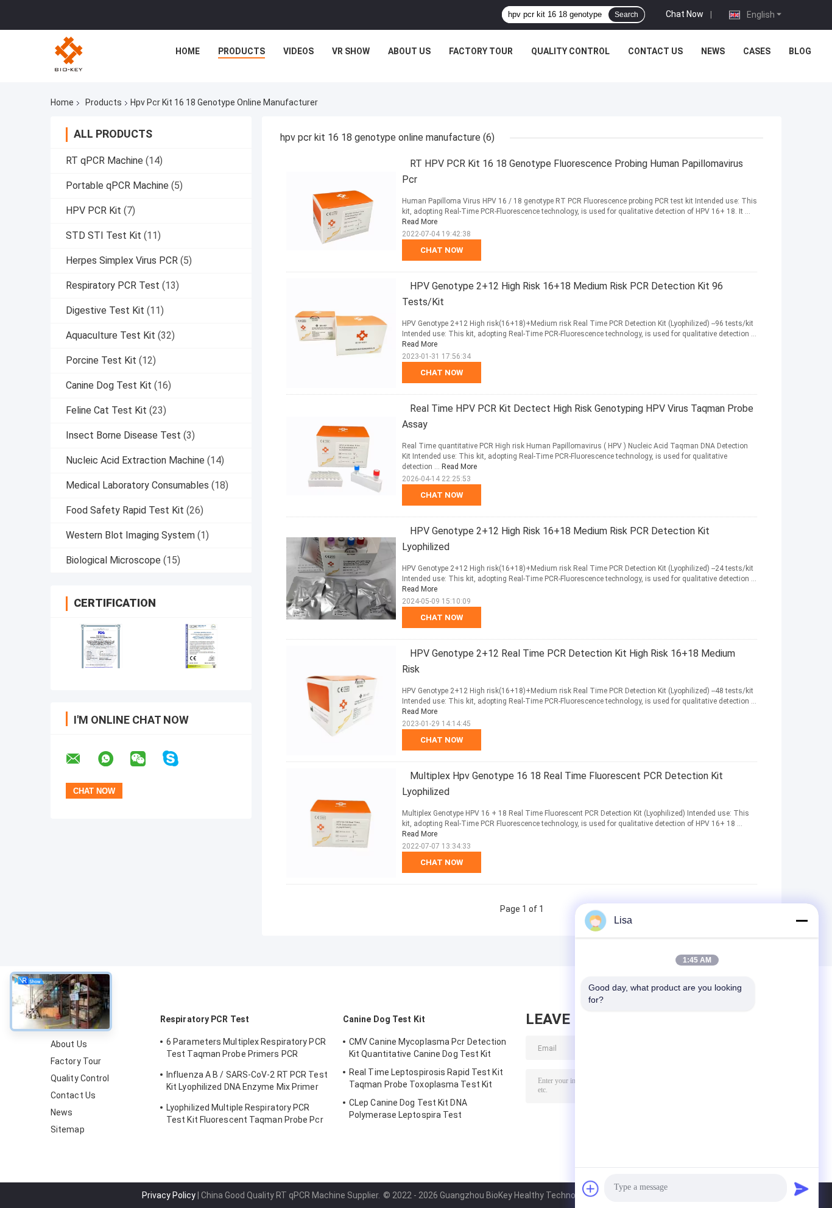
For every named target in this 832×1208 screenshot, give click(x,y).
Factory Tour (481, 51)
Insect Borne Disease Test (123, 435)
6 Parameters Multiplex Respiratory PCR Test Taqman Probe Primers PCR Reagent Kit (246, 1049)
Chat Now (684, 14)
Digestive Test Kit (105, 310)
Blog (800, 51)
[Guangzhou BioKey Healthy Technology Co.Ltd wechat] (145, 759)
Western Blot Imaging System (130, 535)
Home (187, 51)
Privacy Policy (169, 1195)
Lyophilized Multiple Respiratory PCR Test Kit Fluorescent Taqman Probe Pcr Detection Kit (244, 1115)
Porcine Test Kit (101, 360)
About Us (409, 51)
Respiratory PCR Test (113, 285)
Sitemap (68, 1129)
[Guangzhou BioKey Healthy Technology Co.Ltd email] (81, 759)
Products (241, 51)
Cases (756, 51)
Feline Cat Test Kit (106, 410)
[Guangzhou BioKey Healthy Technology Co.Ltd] (70, 54)
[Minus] (801, 920)
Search (626, 14)
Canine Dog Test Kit (109, 385)
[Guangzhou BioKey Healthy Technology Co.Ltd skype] (178, 759)
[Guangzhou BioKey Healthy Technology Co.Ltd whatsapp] (113, 759)
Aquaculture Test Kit (110, 335)
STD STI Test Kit (103, 235)
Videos (298, 51)
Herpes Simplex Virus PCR (122, 260)
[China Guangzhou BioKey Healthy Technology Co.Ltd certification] (101, 646)
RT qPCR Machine (104, 160)
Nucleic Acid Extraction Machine (135, 460)
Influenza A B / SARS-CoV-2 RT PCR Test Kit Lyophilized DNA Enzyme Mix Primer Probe (247, 1082)
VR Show (351, 51)
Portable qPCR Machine (117, 185)
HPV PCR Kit (93, 210)
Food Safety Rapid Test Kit (125, 510)
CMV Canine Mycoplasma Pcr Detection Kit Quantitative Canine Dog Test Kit (428, 1048)
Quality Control (570, 51)
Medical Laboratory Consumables (137, 485)
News (713, 51)
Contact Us (655, 51)
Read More (419, 221)
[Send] (801, 1188)
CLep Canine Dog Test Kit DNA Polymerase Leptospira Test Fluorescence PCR (408, 1110)
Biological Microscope (113, 560)
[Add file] (590, 1188)
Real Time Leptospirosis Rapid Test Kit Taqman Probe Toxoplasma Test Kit (426, 1078)
